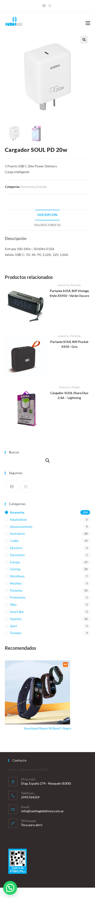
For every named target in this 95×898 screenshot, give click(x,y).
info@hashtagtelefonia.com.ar (42, 811)
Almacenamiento (21, 527)
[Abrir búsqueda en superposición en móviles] (47, 460)
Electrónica (17, 555)
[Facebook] (44, 6)
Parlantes (75, 285)
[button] (84, 39)
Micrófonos (17, 576)
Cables (14, 541)
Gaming (15, 569)
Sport (13, 626)
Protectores (18, 597)
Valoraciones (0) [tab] (47, 225)
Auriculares (17, 533)
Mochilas (16, 583)
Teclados (15, 633)
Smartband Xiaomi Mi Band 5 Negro (47, 728)
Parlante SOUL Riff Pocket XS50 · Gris (69, 344)
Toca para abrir (32, 825)
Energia (42, 187)
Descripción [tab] (47, 215)
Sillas (13, 604)
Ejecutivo (16, 548)
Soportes (16, 619)
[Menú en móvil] (88, 23)
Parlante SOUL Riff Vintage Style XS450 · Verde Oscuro (69, 293)
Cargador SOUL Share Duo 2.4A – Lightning (69, 395)
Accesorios (28, 187)
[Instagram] (50, 6)
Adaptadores (18, 519)
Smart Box (17, 612)
